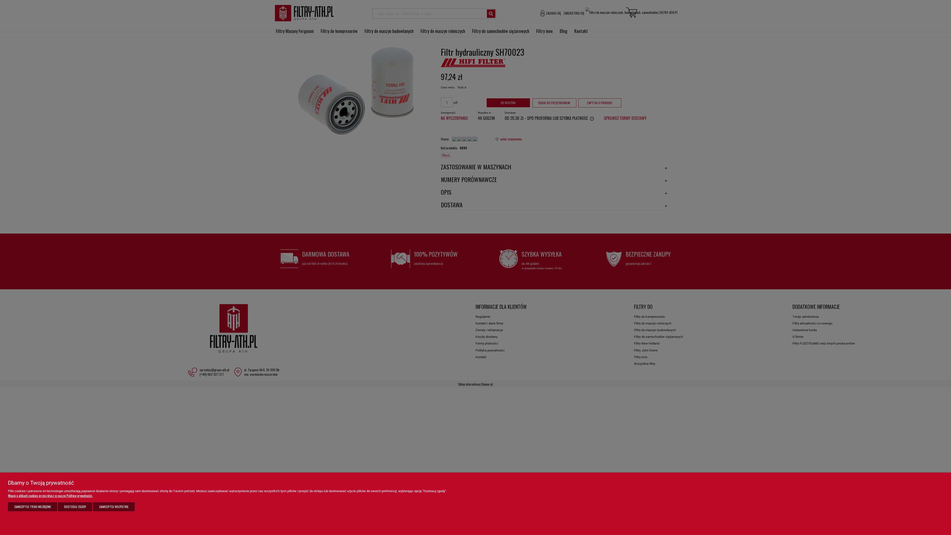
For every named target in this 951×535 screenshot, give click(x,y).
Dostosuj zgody (75, 507)
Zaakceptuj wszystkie (114, 507)
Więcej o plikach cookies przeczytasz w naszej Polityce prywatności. (50, 495)
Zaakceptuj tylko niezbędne (32, 507)
